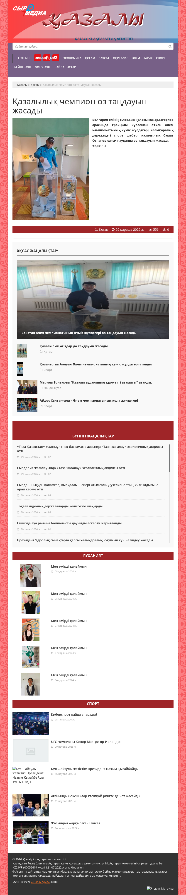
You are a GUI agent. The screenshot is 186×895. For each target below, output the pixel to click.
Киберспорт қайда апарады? (74, 714)
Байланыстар (65, 67)
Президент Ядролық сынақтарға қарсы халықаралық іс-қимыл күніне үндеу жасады (85, 540)
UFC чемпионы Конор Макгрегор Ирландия (86, 741)
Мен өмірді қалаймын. (69, 593)
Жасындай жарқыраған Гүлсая (75, 823)
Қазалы (93, 21)
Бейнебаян (22, 67)
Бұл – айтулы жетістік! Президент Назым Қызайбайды (94, 769)
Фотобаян (42, 67)
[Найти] (169, 46)
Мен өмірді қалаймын (69, 566)
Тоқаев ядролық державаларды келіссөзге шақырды (60, 506)
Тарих (148, 58)
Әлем (136, 58)
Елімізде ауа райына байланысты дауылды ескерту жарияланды (69, 523)
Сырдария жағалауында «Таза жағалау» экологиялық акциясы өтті (71, 468)
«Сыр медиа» (40, 882)
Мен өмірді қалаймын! (69, 648)
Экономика (72, 58)
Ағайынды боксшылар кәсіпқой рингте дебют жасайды (95, 796)
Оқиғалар (120, 58)
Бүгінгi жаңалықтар (93, 436)
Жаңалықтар (45, 58)
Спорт (160, 58)
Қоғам (90, 58)
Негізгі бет (22, 58)
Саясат (104, 58)
